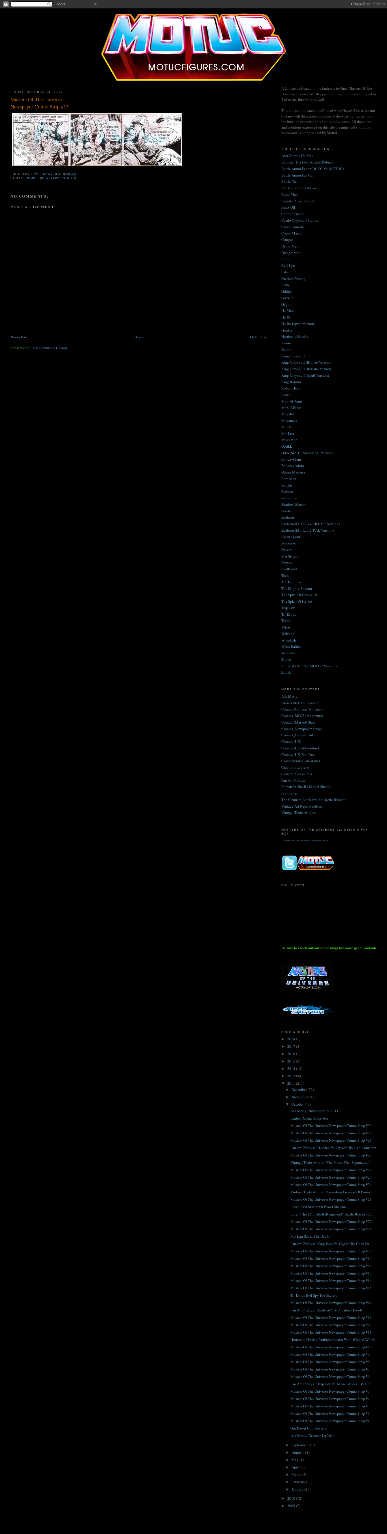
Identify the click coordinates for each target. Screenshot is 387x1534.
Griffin (286, 291)
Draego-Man (291, 252)
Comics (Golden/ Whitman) (302, 709)
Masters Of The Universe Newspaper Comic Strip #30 (331, 1125)
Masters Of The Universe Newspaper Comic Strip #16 (331, 1280)
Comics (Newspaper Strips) (51, 178)
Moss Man (289, 439)
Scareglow (289, 497)
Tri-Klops (288, 614)
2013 (291, 1068)
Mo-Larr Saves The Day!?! (310, 1236)
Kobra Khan (290, 388)
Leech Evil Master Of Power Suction (318, 1206)
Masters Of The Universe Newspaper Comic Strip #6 (330, 1376)
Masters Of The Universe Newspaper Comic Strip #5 (330, 1391)
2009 (291, 1505)
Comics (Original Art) (297, 734)
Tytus (285, 620)
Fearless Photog (293, 278)
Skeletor (287, 517)
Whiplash (288, 640)
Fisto (285, 284)
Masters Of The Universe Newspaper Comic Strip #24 (331, 1184)
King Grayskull (293, 356)
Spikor (286, 549)
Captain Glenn (292, 213)
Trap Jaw (288, 607)
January (298, 1489)
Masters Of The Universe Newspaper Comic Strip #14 (331, 1302)
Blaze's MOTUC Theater (300, 702)
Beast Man (289, 194)
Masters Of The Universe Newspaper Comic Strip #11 (331, 1332)
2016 (291, 1053)
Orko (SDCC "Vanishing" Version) (307, 452)
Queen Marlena (293, 472)
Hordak (287, 330)
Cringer (287, 239)
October (298, 1104)
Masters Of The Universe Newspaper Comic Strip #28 (331, 1140)
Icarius (286, 342)
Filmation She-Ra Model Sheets (305, 786)
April (296, 1467)
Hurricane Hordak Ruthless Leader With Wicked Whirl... (333, 1339)
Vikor (285, 627)
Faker (285, 271)
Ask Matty (289, 696)
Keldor (286, 349)
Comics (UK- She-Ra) (297, 754)
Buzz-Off (288, 207)
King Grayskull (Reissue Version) (306, 368)
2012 (291, 1075)
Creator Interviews (295, 767)
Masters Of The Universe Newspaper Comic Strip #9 (330, 1354)
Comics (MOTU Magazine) (302, 715)
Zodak (286, 672)
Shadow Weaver (293, 504)
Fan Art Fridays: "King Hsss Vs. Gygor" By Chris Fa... (330, 1243)
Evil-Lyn (288, 265)
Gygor (286, 304)
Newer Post (18, 337)
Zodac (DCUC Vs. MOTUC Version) (309, 665)
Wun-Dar (288, 652)
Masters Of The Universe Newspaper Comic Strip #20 (331, 1251)
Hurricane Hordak (295, 336)
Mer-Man (288, 426)
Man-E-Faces (291, 407)
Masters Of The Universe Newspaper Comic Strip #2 (330, 1413)
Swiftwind (289, 568)
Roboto (287, 491)
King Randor (291, 381)
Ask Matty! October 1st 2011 (312, 1435)
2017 (291, 1046)
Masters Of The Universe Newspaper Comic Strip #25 (331, 1177)
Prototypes (289, 793)
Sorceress (288, 543)
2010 (291, 1498)
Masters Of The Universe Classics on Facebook (306, 840)
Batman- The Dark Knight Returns (307, 162)
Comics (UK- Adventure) (300, 748)
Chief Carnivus (293, 226)
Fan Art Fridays (293, 780)
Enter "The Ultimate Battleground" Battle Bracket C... (331, 1214)
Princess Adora (292, 465)
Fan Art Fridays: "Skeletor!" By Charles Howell (326, 1310)
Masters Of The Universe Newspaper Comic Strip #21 (331, 1228)
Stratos (286, 562)
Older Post (258, 337)
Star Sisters (289, 556)
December (300, 1089)
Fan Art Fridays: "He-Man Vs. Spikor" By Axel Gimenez (333, 1147)
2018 (291, 1038)
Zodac (286, 659)
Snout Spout (290, 536)
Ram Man (288, 478)
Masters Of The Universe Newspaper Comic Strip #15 (331, 1287)
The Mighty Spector (296, 588)
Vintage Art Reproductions (302, 806)
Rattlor (286, 485)
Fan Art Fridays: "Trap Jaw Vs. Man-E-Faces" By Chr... (331, 1383)
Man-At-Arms (291, 401)
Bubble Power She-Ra (298, 201)
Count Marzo (291, 233)
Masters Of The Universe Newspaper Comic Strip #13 (331, 1317)
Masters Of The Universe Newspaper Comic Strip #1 (330, 1420)
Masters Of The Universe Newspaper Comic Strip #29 (331, 1132)
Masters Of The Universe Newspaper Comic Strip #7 (330, 1369)
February (299, 1481)
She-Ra (286, 511)
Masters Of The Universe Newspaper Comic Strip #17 (331, 1273)
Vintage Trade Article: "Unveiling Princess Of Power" (331, 1191)
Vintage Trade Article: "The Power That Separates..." (330, 1162)
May (295, 1459)
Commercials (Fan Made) (300, 760)
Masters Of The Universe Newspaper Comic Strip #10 (331, 1346)
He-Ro (286, 317)
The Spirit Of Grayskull (299, 594)
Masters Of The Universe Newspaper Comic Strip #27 (331, 1155)
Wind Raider (291, 646)
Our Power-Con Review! (308, 1428)
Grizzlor (287, 297)
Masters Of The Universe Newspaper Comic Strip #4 (330, 1398)
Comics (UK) (291, 741)
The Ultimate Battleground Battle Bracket (313, 799)
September (300, 1444)
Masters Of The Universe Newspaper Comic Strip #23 (331, 1199)
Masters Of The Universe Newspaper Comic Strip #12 (331, 1324)
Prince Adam (291, 459)
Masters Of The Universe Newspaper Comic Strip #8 (330, 1361)
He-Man (287, 310)
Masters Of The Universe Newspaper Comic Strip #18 (331, 1265)
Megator (287, 413)
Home (138, 337)
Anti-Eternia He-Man (297, 155)
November (300, 1096)
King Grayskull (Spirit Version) (305, 375)
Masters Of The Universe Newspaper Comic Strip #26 (331, 1169)
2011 (291, 1083)
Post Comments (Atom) (49, 347)
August (297, 1452)
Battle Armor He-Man (297, 175)
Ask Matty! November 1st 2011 (314, 1110)
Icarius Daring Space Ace (309, 1118)
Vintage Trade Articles (298, 812)
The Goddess (291, 581)
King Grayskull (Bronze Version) (306, 362)
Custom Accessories (296, 773)
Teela (285, 575)
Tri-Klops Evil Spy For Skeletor (314, 1295)
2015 (291, 1061)
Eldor (285, 258)
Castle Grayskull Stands (299, 220)
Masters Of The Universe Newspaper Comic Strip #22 (331, 1221)
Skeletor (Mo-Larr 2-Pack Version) (307, 530)
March (297, 1474)
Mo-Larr (287, 433)
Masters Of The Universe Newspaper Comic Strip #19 (331, 1258)
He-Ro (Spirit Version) (298, 323)
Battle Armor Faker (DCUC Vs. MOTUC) (312, 168)
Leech (286, 394)
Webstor (287, 633)
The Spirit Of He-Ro (296, 601)
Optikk (286, 446)
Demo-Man (290, 246)
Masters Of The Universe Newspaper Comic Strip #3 (330, 1406)
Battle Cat (289, 181)
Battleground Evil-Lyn (298, 187)
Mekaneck (289, 420)
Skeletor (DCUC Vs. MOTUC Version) (310, 523)
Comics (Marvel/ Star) (298, 722)
